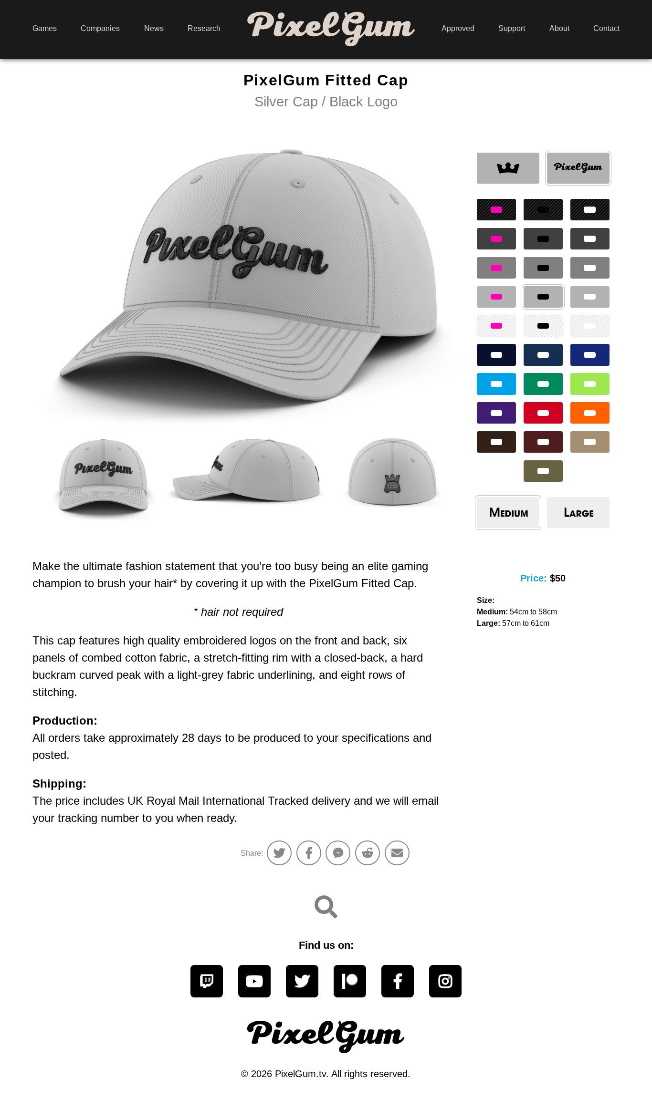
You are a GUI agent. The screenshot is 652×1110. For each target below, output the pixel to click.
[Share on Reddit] (367, 852)
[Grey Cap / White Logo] (590, 268)
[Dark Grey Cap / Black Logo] (543, 238)
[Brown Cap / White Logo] (496, 442)
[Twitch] (206, 981)
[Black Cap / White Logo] (590, 209)
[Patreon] (350, 981)
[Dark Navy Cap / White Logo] (496, 354)
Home (331, 28)
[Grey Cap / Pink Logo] (496, 268)
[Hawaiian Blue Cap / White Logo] (496, 383)
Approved (458, 28)
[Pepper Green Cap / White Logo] (543, 383)
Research (204, 28)
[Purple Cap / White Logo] (496, 413)
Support (511, 28)
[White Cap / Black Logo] (543, 326)
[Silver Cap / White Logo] (590, 297)
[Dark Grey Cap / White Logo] (590, 238)
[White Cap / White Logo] (590, 326)
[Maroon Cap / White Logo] (543, 442)
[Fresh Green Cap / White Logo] (590, 383)
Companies (100, 28)
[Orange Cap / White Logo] (590, 413)
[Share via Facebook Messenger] (338, 852)
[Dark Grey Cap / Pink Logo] (496, 238)
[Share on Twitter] (279, 852)
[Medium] (508, 513)
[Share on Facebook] (308, 852)
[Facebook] (397, 981)
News (154, 28)
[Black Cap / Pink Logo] (496, 209)
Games (44, 28)
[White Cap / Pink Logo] (496, 326)
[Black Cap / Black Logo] (543, 209)
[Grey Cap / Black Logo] (543, 268)
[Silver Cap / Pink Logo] (496, 297)
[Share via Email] (397, 852)
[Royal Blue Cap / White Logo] (590, 354)
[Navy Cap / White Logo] (543, 354)
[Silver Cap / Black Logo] (508, 168)
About (559, 28)
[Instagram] (445, 981)
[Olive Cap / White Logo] (543, 471)
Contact (606, 28)
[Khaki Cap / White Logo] (590, 442)
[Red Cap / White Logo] (543, 413)
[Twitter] (302, 981)
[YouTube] (254, 981)
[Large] (578, 513)
